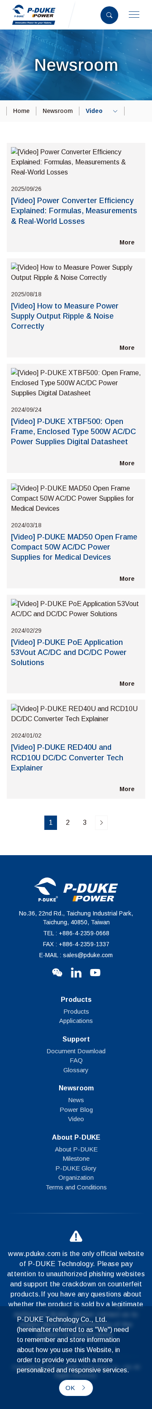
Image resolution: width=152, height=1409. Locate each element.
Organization (76, 1177)
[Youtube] (95, 972)
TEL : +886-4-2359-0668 (76, 933)
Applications (76, 1020)
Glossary (76, 1070)
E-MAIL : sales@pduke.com (76, 955)
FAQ (76, 1060)
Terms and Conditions (76, 1187)
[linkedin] (76, 972)
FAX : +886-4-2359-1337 (76, 944)
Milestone (76, 1158)
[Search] (109, 15)
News (76, 1099)
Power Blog (76, 1109)
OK (70, 1387)
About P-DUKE (76, 1149)
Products (76, 1011)
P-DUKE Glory (76, 1168)
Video (76, 1118)
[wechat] (57, 972)
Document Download (76, 1051)
